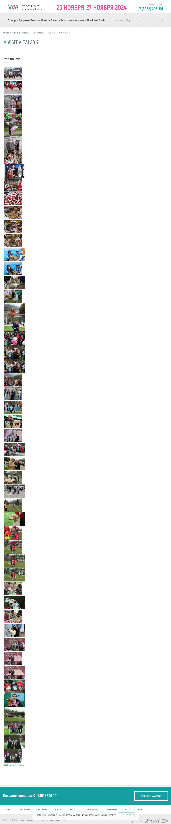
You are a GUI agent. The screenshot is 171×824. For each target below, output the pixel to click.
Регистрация (67, 20)
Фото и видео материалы (20, 33)
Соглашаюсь (127, 815)
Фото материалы (38, 33)
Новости (45, 20)
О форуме (13, 20)
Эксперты (35, 20)
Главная (6, 33)
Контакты (55, 20)
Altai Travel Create (96, 20)
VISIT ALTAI (51, 33)
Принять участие (151, 796)
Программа (24, 20)
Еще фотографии (15, 765)
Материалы (80, 20)
